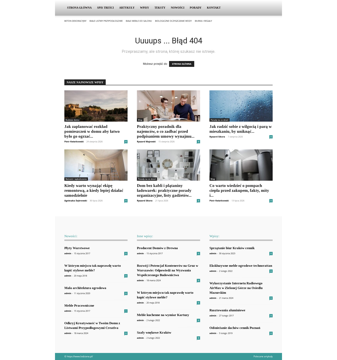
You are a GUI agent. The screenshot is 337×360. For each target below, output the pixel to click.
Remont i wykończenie (76, 179)
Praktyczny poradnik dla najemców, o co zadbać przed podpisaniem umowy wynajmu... (165, 131)
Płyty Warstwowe (77, 248)
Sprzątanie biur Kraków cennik (232, 248)
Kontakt (214, 7)
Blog (140, 120)
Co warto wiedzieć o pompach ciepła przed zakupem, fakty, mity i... (239, 190)
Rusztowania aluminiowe (227, 310)
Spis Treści (105, 7)
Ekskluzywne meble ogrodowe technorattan (240, 266)
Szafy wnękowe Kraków (154, 332)
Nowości (177, 7)
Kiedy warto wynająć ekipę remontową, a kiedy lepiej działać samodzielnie (93, 190)
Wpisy (144, 7)
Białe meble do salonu (139, 20)
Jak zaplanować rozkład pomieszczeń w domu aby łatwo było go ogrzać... (92, 131)
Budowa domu (72, 120)
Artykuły (127, 7)
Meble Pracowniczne (79, 305)
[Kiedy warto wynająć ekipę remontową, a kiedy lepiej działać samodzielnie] (96, 165)
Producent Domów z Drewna (157, 248)
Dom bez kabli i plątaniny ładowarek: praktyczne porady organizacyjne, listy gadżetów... (164, 190)
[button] (268, 8)
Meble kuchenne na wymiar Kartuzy (163, 315)
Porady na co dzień (219, 120)
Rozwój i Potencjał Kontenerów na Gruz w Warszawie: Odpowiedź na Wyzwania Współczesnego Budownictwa (167, 270)
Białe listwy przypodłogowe (106, 20)
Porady (195, 7)
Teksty (159, 7)
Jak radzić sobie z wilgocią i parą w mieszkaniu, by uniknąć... (240, 129)
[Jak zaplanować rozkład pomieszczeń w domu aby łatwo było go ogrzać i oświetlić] (96, 106)
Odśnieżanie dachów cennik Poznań (234, 328)
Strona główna (79, 7)
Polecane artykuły (263, 356)
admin (67, 253)
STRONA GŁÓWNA (181, 64)
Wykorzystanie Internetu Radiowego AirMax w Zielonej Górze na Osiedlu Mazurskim (236, 287)
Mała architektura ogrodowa (85, 288)
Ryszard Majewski (146, 141)
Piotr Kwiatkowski (74, 141)
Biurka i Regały (203, 20)
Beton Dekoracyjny (75, 20)
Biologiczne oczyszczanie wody (173, 20)
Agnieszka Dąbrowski (75, 200)
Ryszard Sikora (217, 136)
